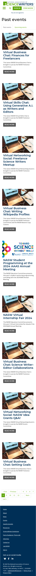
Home (5, 509)
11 (15, 495)
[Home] (18, 3)
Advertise (6, 539)
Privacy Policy (7, 573)
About (5, 513)
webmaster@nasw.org (15, 571)
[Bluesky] (5, 558)
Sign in (17, 8)
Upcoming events (21, 27)
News (4, 517)
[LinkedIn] (12, 558)
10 (10, 495)
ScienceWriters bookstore (11, 531)
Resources (6, 528)
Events (5, 520)
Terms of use (27, 571)
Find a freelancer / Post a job (11, 535)
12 (19, 495)
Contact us (6, 542)
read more (9, 72)
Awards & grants (8, 524)
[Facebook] (8, 558)
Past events (7, 27)
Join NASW (28, 8)
